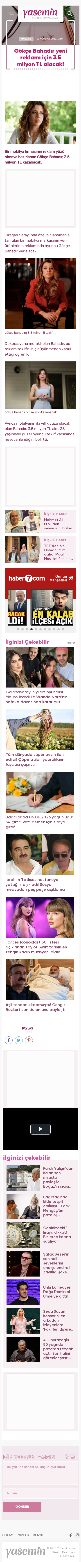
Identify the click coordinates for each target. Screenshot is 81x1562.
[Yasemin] (40, 14)
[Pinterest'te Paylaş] (29, 1040)
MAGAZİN (26, 39)
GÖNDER (22, 1506)
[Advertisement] (40, 476)
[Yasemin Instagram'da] (77, 1536)
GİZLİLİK (23, 1535)
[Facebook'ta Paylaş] (9, 1040)
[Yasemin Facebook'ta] (71, 1536)
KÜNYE (38, 1535)
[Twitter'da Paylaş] (19, 1040)
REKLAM (8, 1535)
